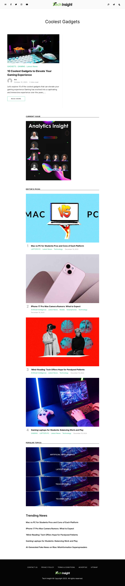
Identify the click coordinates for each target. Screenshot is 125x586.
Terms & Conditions (66, 567)
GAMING (21, 66)
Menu (5, 4)
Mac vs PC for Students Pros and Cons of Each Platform (52, 522)
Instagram (21, 4)
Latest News (32, 66)
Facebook (11, 4)
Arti (15, 80)
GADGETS (11, 66)
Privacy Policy (47, 567)
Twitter (16, 4)
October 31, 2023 (20, 82)
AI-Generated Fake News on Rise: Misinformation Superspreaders (56, 547)
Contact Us (32, 567)
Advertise (83, 567)
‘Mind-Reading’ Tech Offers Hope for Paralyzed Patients (52, 535)
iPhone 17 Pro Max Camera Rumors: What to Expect (50, 528)
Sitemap (94, 567)
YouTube (27, 4)
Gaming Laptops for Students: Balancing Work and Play (52, 541)
